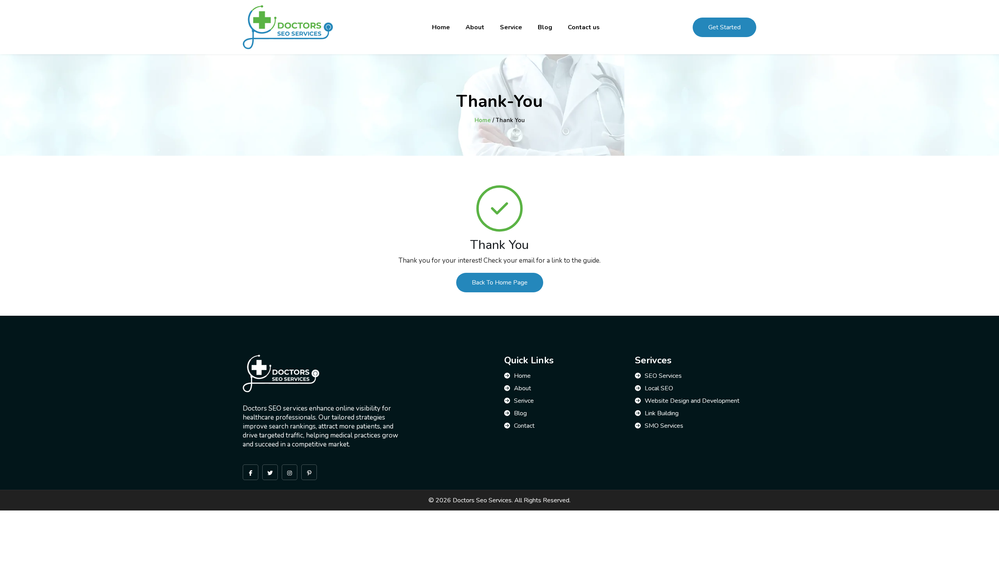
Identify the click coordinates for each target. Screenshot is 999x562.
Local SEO (659, 388)
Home (441, 27)
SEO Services (663, 376)
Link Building (662, 413)
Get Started (724, 27)
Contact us (584, 27)
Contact (524, 426)
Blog (545, 27)
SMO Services (664, 426)
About (475, 27)
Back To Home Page (500, 282)
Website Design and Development (692, 401)
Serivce (524, 401)
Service (511, 27)
